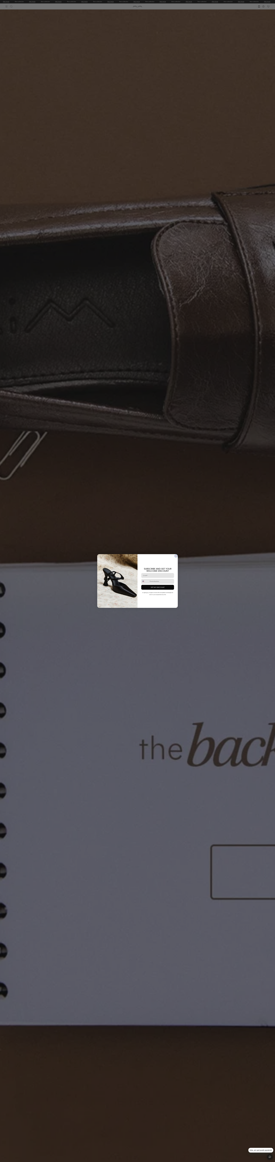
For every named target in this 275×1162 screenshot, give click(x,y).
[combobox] (145, 581)
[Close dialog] (176, 556)
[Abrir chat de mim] (270, 1157)
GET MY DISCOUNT (158, 587)
